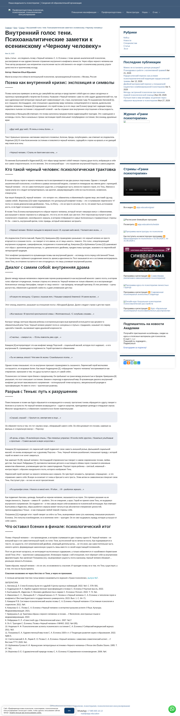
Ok (69, 711)
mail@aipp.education (90, 714)
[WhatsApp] (135, 362)
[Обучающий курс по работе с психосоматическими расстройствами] (147, 304)
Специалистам (130, 43)
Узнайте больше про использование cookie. (25, 713)
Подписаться (129, 343)
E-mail (126, 339)
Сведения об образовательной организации (61, 3)
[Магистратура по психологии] (143, 231)
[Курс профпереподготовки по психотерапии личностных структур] (147, 287)
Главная (8, 28)
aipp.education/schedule (148, 224)
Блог (15, 28)
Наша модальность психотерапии (24, 3)
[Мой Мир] (138, 362)
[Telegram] (131, 362)
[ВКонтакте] (125, 362)
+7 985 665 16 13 (95, 711)
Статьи (22, 28)
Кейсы (126, 38)
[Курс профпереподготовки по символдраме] (147, 271)
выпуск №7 (93, 578)
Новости (127, 40)
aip (137, 207)
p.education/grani (146, 207)
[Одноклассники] (128, 362)
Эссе (126, 49)
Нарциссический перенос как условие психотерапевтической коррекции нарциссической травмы (146, 78)
